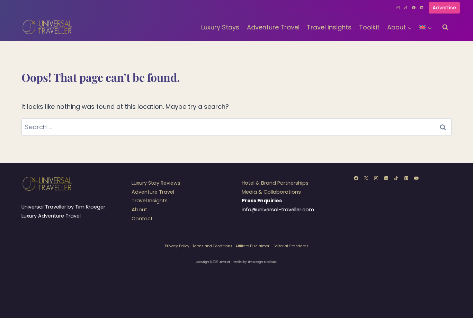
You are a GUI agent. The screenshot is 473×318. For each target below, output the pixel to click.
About (139, 209)
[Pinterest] (406, 178)
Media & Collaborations (271, 191)
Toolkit (369, 27)
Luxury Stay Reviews (156, 182)
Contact (142, 218)
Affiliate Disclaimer (252, 246)
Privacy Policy (177, 246)
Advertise (444, 7)
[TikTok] (406, 7)
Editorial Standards (291, 246)
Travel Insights (329, 27)
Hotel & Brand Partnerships (275, 182)
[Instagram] (398, 7)
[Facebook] (413, 7)
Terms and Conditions (212, 246)
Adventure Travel (273, 27)
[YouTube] (416, 178)
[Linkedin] (421, 7)
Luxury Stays (220, 27)
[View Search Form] (445, 27)
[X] (366, 178)
